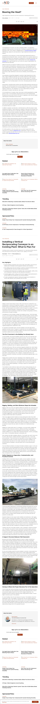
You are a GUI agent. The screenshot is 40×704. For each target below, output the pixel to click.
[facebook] (16, 21)
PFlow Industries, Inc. (16, 253)
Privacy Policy (4, 702)
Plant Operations (5, 238)
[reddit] (21, 21)
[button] (3, 3)
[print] (37, 21)
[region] (20, 702)
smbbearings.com (17, 130)
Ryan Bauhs (4, 253)
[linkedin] (18, 21)
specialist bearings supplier (30, 50)
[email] (23, 21)
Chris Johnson (5, 17)
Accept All (35, 701)
